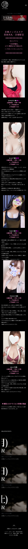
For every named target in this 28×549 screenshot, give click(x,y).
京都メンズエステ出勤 (15, 13)
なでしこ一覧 (11, 531)
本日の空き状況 (19, 531)
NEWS (21, 533)
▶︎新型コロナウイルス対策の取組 (14, 404)
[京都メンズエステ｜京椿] (4, 8)
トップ (6, 531)
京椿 (8, 13)
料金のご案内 (16, 533)
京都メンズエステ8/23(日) (10, 487)
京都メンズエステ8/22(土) (10, 516)
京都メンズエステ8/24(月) (10, 459)
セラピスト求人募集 (13, 535)
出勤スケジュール (8, 533)
